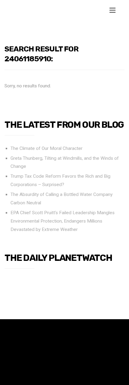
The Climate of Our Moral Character (46, 148)
